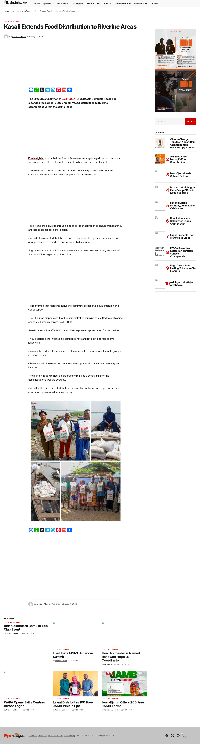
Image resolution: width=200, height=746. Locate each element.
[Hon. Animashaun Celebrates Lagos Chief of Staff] (160, 221)
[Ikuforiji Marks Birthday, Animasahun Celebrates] (160, 206)
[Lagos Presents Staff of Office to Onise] (160, 236)
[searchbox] (169, 121)
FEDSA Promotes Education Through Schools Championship (181, 252)
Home (6, 11)
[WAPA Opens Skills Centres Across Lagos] (26, 683)
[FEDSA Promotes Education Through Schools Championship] (160, 252)
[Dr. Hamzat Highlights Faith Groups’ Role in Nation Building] (160, 190)
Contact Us (42, 735)
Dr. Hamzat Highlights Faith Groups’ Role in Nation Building (182, 190)
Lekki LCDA (68, 98)
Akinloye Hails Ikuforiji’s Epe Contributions (178, 159)
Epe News (8, 21)
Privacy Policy (69, 735)
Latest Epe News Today (21, 11)
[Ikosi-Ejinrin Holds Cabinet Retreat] (160, 175)
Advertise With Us (55, 735)
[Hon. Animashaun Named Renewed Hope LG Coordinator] (124, 634)
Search (190, 122)
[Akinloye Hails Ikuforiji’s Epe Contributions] (160, 159)
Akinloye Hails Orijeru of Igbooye (182, 283)
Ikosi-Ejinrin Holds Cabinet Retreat (180, 175)
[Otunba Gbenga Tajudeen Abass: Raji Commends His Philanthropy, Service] (160, 143)
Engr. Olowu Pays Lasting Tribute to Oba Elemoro (183, 268)
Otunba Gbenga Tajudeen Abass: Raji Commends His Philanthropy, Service (182, 143)
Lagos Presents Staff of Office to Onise (182, 236)
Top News (16, 21)
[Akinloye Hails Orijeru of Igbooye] (160, 284)
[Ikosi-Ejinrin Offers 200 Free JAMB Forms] (124, 683)
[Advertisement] (75, 64)
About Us (33, 735)
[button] (194, 3)
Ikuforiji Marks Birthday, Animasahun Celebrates (183, 205)
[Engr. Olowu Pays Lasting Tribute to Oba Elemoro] (160, 268)
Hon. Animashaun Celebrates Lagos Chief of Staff (180, 221)
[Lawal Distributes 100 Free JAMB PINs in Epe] (75, 683)
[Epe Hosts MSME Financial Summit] (75, 634)
